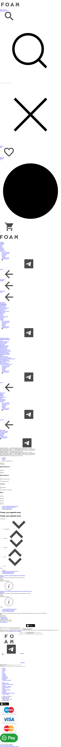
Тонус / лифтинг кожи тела (5, 357)
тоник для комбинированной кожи (9, 609)
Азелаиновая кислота (4, 307)
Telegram (22, 653)
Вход (1, 147)
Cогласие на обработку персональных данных (9, 746)
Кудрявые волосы (3, 347)
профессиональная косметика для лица (10, 571)
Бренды (1, 269)
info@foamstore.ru (3, 10)
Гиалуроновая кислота (4, 311)
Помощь (1, 146)
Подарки (2, 401)
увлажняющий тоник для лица (8, 610)
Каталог (2, 242)
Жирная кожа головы (4, 345)
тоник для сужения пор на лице (8, 507)
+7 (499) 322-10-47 (5, 257)
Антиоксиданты (3, 308)
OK (1, 614)
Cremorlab (2, 576)
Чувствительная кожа (4, 363)
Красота (1, 396)
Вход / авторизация (6, 252)
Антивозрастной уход (4, 341)
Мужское (2, 248)
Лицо (1, 245)
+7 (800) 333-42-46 (3, 618)
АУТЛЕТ (2, 419)
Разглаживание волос (4, 359)
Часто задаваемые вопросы (7, 684)
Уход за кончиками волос (5, 360)
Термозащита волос (4, 356)
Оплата (3, 685)
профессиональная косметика (8, 572)
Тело (1, 246)
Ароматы (2, 249)
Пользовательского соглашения (15, 631)
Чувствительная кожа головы (6, 364)
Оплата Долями (5, 694)
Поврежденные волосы (4, 354)
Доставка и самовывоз (6, 686)
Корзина (1, 159)
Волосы (1, 247)
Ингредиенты (3, 303)
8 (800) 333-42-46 (5, 698)
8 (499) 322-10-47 (3, 9)
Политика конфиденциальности (6, 745)
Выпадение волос (3, 342)
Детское (1, 244)
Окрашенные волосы (4, 352)
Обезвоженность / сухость (5, 351)
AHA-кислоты (3, 305)
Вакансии (4, 690)
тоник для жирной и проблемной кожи (10, 506)
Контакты (4, 255)
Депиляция (2, 344)
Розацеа (1, 355)
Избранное (2, 157)
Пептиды (2, 313)
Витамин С (2, 310)
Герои (1, 398)
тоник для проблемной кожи (8, 611)
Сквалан (1, 315)
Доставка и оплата (5, 253)
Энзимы (1, 318)
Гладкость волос (3, 343)
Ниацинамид (2, 312)
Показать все (2, 279)
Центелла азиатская (4, 316)
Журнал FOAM (5, 683)
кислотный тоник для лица (7, 573)
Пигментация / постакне (5, 353)
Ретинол (1, 314)
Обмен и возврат (5, 687)
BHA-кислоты (3, 306)
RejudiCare (2, 592)
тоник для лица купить (7, 508)
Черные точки (3, 361)
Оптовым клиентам (6, 689)
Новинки (2, 280)
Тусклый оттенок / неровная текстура (7, 358)
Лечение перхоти (3, 348)
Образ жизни (3, 250)
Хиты (1, 292)
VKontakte (22, 662)
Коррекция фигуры (4, 346)
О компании (4, 254)
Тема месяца (2, 400)
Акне (1, 340)
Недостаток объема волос (5, 350)
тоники (3, 570)
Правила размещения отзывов (8, 693)
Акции (1, 382)
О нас (3, 682)
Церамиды (2, 317)
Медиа (1, 393)
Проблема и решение (4, 338)
